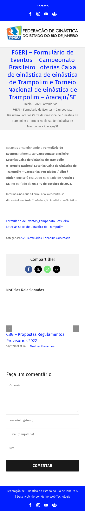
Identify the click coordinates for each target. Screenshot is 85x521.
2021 (23, 237)
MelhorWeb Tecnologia (55, 496)
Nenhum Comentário (57, 237)
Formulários (34, 237)
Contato (42, 6)
